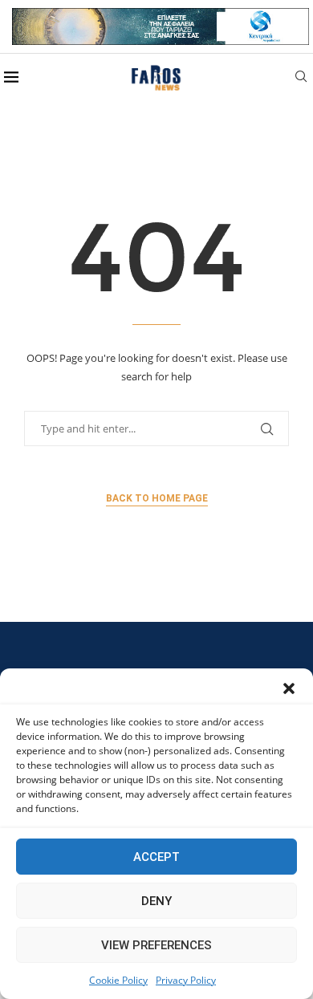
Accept (156, 857)
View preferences (156, 945)
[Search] (301, 78)
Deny (156, 901)
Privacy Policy (186, 980)
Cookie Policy (118, 980)
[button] (289, 688)
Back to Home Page (157, 498)
